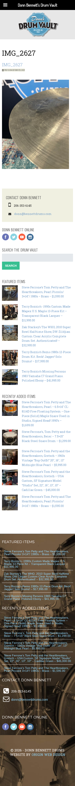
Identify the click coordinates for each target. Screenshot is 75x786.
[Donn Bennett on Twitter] (13, 239)
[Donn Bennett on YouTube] (22, 239)
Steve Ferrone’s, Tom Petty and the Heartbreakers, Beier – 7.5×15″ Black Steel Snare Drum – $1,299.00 (46, 436)
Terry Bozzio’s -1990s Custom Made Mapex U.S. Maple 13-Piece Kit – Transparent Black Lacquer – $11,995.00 (36, 563)
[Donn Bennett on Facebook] (5, 239)
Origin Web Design (48, 754)
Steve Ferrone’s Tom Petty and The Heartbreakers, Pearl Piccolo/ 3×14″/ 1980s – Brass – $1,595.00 (46, 291)
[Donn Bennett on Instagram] (30, 239)
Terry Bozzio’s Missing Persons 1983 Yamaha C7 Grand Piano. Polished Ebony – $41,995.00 (44, 376)
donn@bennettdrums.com (33, 214)
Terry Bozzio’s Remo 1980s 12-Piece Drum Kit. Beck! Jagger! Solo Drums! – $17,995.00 (46, 356)
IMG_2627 (12, 65)
